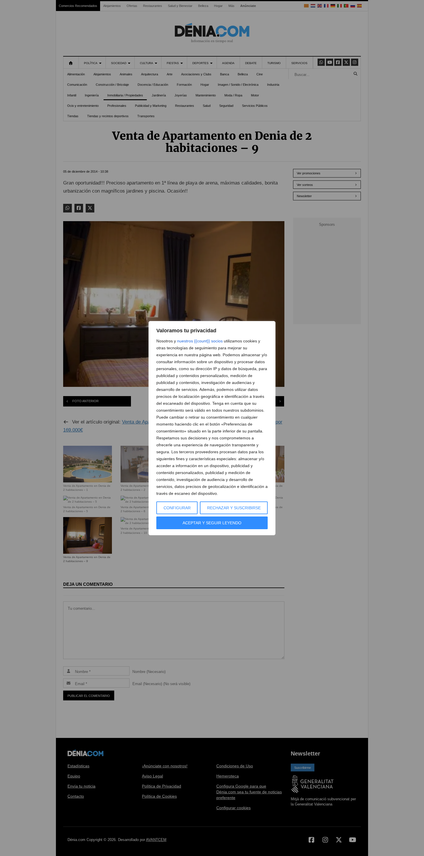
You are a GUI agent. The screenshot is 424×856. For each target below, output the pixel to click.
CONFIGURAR (177, 508)
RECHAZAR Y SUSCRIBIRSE (234, 508)
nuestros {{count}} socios (200, 341)
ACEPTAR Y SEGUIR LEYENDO (212, 523)
